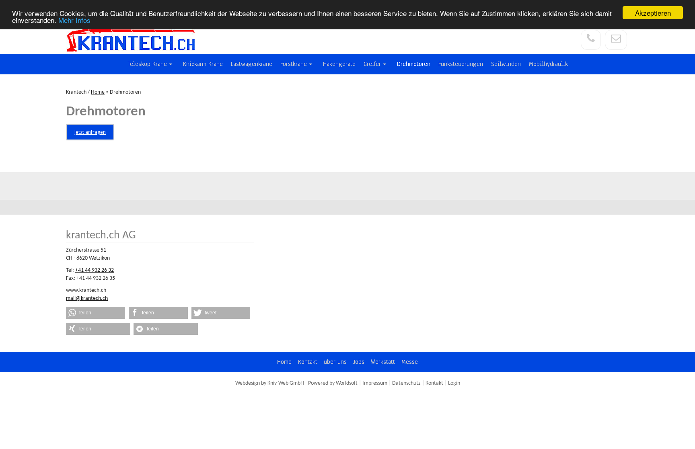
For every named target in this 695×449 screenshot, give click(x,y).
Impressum (374, 383)
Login (454, 383)
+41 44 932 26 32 (94, 270)
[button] (95, 313)
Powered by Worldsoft (333, 383)
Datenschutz (406, 383)
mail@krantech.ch (87, 298)
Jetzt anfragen (90, 132)
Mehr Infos (74, 20)
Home (98, 92)
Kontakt (434, 383)
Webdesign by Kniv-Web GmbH (269, 383)
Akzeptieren (653, 13)
